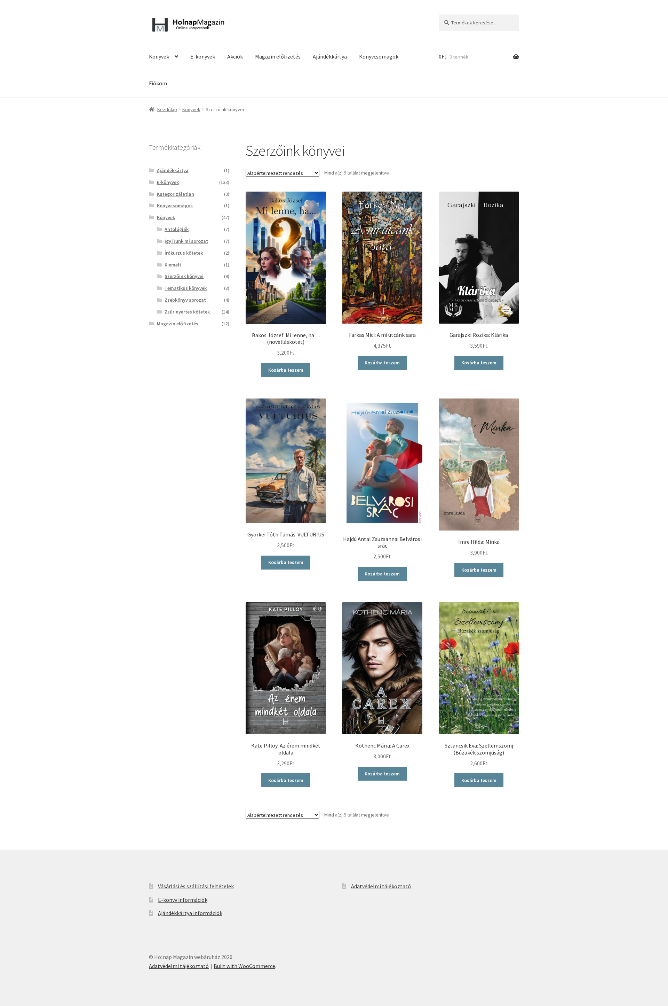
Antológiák (177, 229)
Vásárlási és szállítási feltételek (196, 886)
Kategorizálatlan (175, 194)
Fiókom (158, 83)
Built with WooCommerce (244, 965)
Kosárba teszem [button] (285, 370)
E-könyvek (202, 56)
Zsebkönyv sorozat (185, 300)
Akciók (235, 56)
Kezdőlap (167, 109)
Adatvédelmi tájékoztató (381, 886)
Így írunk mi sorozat (186, 241)
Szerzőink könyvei (184, 276)
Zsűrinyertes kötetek (187, 312)
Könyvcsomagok (378, 56)
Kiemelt (173, 265)
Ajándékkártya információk (190, 913)
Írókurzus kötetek (184, 253)
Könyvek (159, 56)
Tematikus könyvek (186, 288)
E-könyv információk (182, 899)
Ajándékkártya (330, 56)
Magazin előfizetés (278, 56)
